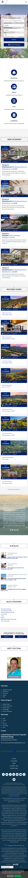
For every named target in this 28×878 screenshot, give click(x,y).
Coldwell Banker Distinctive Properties (19, 574)
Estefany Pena (14, 553)
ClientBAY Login (14, 766)
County (4, 720)
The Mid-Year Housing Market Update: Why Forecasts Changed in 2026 (13, 579)
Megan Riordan (6, 704)
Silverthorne (6, 691)
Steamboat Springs (6, 609)
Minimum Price (8, 23)
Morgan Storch (6, 707)
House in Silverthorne (6, 166)
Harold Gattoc (14, 585)
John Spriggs (6, 709)
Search (16, 40)
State (4, 718)
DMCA (14, 763)
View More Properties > (14, 489)
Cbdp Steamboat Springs (7, 612)
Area (4, 727)
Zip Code (5, 724)
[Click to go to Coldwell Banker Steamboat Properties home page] (2, 2)
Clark (4, 697)
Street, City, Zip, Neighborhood (12, 18)
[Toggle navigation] (26, 2)
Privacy (14, 758)
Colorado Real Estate (6, 610)
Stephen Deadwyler (7, 711)
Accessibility (14, 761)
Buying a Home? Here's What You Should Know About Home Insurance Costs (14, 557)
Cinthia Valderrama (7, 706)
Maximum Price (8, 28)
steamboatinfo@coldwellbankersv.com (14, 743)
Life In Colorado (5, 621)
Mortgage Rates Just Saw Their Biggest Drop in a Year (13, 590)
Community (4, 614)
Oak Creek (5, 693)
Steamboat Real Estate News (8, 619)
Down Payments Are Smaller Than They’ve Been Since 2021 (12, 568)
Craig (2, 616)
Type (5, 32)
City (3, 722)
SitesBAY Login (14, 768)
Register (6, 636)
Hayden (4, 695)
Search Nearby (15, 45)
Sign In (20, 636)
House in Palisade (5, 234)
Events (2, 617)
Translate (24, 867)
